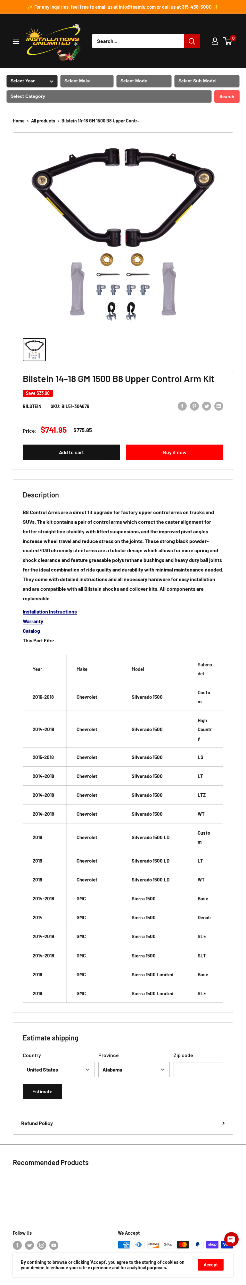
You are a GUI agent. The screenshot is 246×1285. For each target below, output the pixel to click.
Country (32, 1055)
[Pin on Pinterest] (194, 406)
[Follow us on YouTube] (53, 1245)
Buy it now (174, 452)
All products (43, 120)
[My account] (215, 41)
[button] (231, 1239)
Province (108, 1055)
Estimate (42, 1091)
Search (226, 96)
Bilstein (32, 406)
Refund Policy (37, 1123)
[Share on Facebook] (182, 406)
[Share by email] (218, 406)
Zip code (183, 1055)
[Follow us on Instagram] (41, 1245)
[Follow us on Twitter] (29, 1245)
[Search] (192, 41)
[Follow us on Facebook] (17, 1245)
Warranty (33, 621)
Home (19, 120)
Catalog (31, 631)
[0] (228, 41)
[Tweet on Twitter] (206, 406)
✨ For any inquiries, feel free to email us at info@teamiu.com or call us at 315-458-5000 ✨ (123, 7)
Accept (211, 1264)
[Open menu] (16, 41)
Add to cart (71, 452)
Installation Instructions (50, 611)
